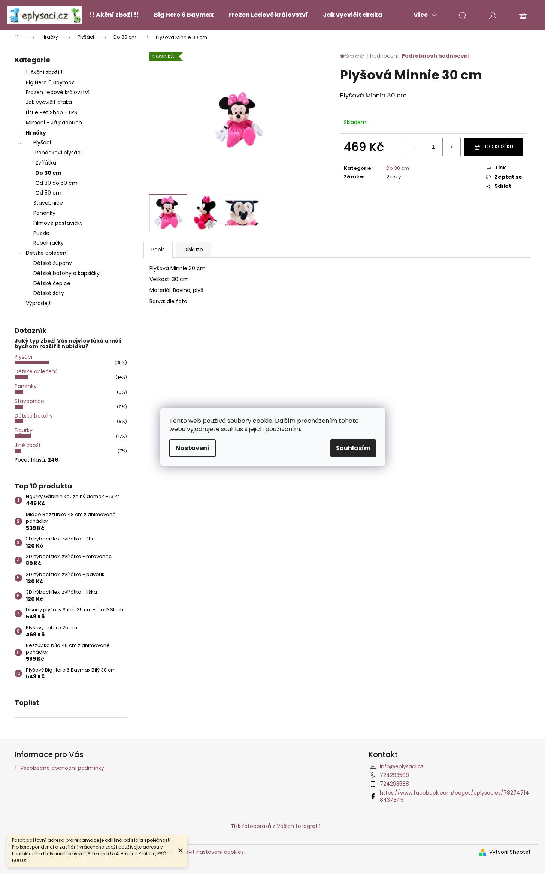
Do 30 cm (48, 173)
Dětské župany (52, 263)
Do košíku (499, 146)
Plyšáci (42, 142)
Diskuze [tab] (193, 249)
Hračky (36, 132)
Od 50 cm (48, 192)
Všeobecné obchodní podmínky (62, 768)
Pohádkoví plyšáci (58, 152)
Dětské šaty (48, 293)
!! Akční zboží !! (45, 72)
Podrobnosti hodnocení (436, 56)
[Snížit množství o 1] (415, 147)
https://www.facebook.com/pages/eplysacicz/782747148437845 (454, 796)
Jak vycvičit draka (49, 102)
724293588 (394, 775)
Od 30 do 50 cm (56, 183)
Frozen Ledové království (58, 92)
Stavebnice (48, 203)
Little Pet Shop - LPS (51, 112)
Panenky (44, 213)
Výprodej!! (39, 303)
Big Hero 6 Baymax (50, 82)
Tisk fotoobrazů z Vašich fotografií (275, 826)
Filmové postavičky (58, 223)
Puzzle (41, 233)
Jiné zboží (27, 445)
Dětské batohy (34, 415)
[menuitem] (114, 15)
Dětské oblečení (47, 253)
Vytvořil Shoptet (510, 852)
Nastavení (192, 448)
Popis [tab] (158, 249)
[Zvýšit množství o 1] (451, 147)
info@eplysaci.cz (402, 766)
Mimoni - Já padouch (54, 122)
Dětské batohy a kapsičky (66, 273)
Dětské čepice (51, 283)
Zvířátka (45, 162)
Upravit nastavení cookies (210, 852)
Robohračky (48, 243)
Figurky (24, 430)
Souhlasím (353, 448)
